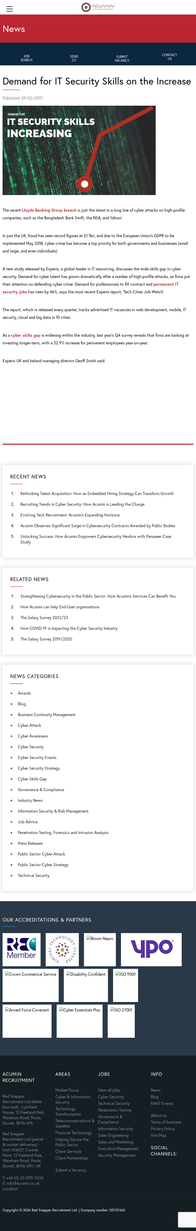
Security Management (117, 1155)
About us (158, 1115)
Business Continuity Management (47, 714)
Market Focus (67, 1090)
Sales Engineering (113, 1135)
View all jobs (109, 1090)
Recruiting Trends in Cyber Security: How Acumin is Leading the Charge (82, 504)
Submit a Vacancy (70, 1170)
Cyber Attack (29, 725)
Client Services (68, 1151)
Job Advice (28, 821)
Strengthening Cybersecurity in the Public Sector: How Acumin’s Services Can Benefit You (98, 596)
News (156, 1090)
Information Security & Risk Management (53, 811)
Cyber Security (31, 746)
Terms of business (166, 1122)
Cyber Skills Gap (32, 778)
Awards (24, 693)
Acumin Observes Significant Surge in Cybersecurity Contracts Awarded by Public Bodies (97, 525)
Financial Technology (73, 1132)
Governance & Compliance (41, 789)
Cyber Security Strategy (39, 768)
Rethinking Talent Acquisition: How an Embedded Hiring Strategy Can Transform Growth (97, 493)
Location (10, 1188)
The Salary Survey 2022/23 (44, 617)
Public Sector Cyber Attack (41, 853)
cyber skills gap (25, 335)
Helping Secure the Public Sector (72, 1142)
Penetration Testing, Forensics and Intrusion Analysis (63, 832)
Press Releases (30, 843)
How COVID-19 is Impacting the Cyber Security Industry (69, 628)
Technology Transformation (68, 1111)
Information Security (115, 1128)
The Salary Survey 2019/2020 (46, 639)
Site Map (158, 1135)
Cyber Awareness (33, 736)
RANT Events (162, 1103)
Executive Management (118, 1148)
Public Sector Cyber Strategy (43, 864)
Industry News (30, 800)
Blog (22, 703)
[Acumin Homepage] (98, 8)
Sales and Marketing (115, 1141)
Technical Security (34, 875)
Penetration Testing (114, 1110)
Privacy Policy (163, 1128)
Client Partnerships (71, 1158)
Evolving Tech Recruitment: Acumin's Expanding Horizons (70, 514)
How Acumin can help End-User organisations (60, 606)
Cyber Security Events (37, 757)
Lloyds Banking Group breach (49, 210)
